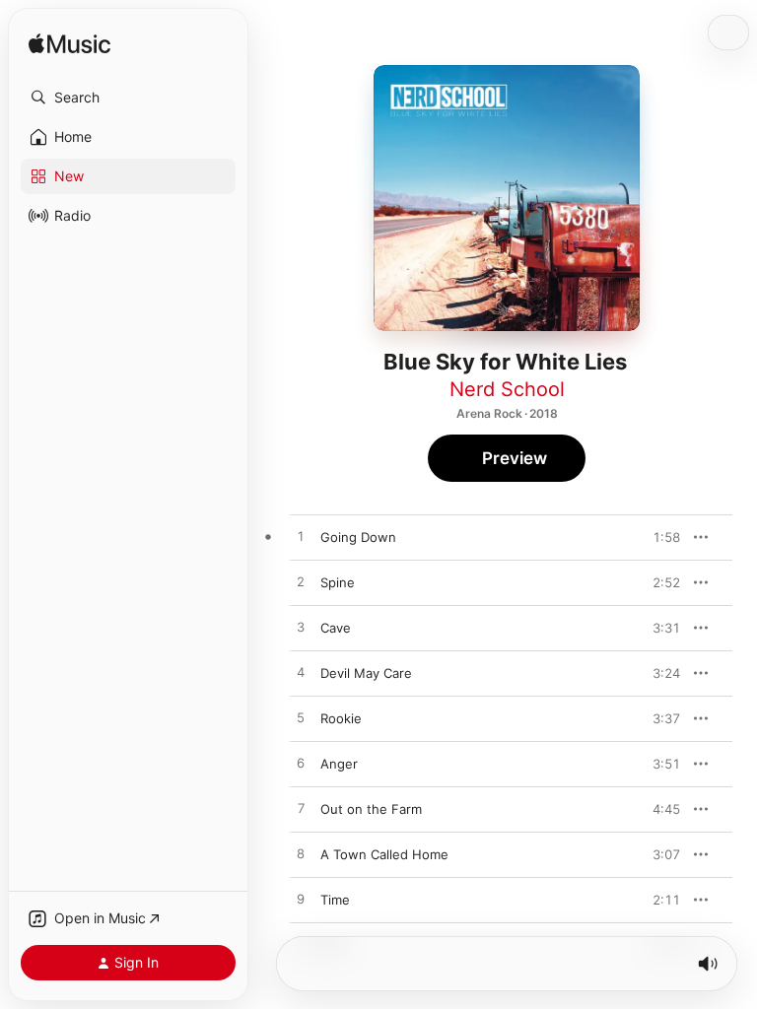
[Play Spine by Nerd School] (300, 582)
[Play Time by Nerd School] (300, 899)
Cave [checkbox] (335, 628)
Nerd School (507, 389)
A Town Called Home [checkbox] (384, 854)
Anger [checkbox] (339, 764)
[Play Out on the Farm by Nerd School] (300, 809)
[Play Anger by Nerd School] (300, 764)
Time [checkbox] (335, 900)
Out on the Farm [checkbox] (371, 809)
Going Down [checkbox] (358, 537)
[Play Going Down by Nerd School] (300, 537)
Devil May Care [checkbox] (366, 673)
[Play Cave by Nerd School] (300, 628)
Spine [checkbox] (337, 582)
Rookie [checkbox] (341, 718)
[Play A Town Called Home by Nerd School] (300, 854)
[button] (128, 97)
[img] (69, 45)
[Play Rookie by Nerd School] (300, 718)
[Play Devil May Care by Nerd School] (300, 673)
